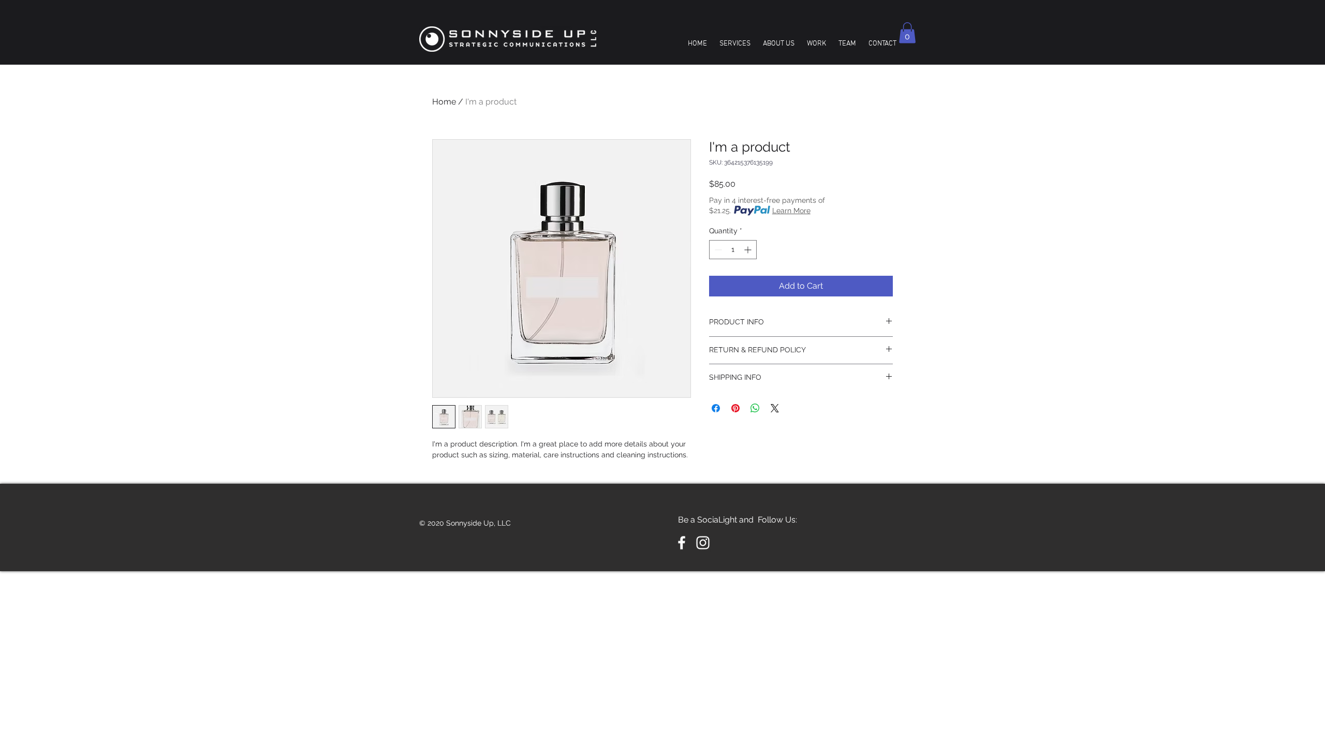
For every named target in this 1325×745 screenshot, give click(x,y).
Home (444, 102)
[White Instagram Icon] (703, 543)
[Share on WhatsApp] (755, 408)
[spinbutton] (733, 250)
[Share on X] (775, 408)
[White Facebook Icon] (681, 543)
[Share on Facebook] (716, 408)
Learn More (791, 210)
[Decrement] (717, 250)
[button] (907, 32)
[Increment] (748, 250)
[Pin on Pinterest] (735, 408)
